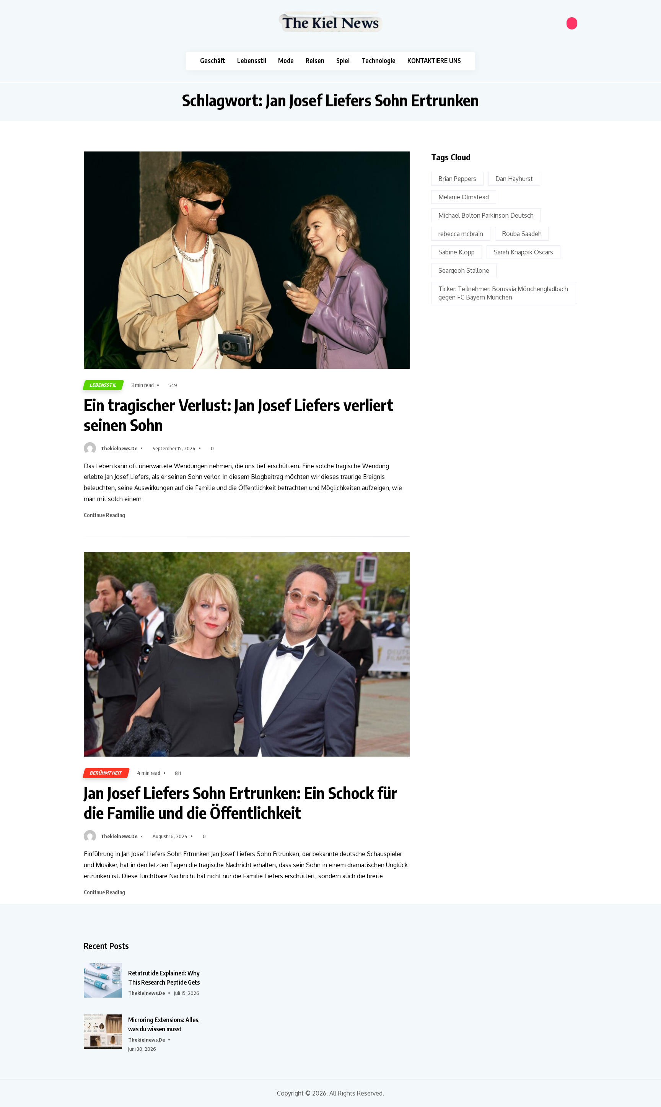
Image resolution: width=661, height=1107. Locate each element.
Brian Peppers (457, 178)
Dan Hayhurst (514, 178)
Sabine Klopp (456, 252)
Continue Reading (105, 515)
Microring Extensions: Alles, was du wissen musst (164, 1024)
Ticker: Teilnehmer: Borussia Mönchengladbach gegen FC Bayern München (503, 293)
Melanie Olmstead (463, 197)
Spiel (343, 60)
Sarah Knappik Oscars (523, 252)
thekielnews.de (119, 448)
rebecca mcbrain (460, 234)
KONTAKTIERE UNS (434, 60)
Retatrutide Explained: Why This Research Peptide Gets (164, 977)
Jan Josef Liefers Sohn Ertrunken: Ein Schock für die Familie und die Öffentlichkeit (240, 802)
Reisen (315, 60)
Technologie (378, 60)
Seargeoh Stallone (463, 270)
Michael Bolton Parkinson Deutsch (486, 215)
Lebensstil (251, 60)
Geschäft (212, 60)
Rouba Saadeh (522, 234)
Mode (286, 60)
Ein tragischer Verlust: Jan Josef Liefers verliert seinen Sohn (238, 415)
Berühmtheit (106, 773)
